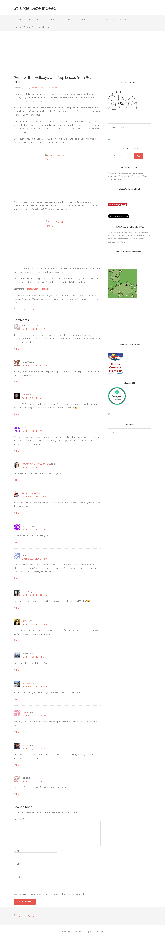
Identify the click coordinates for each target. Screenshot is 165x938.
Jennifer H (26, 525)
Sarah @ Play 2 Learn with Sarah (36, 463)
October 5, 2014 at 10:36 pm (35, 529)
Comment (19, 819)
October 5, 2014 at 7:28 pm (34, 431)
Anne (24, 427)
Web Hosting (83, 931)
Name (17, 850)
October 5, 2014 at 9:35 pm (34, 467)
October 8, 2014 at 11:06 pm (35, 657)
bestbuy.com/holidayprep (39, 288)
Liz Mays (26, 682)
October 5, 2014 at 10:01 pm (35, 496)
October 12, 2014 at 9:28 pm (35, 748)
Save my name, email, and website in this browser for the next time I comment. (49, 894)
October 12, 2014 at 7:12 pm (35, 715)
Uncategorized (30, 309)
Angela (25, 712)
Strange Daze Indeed (35, 8)
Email (17, 864)
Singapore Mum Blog (31, 493)
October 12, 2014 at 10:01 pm (35, 781)
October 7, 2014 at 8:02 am (34, 595)
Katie (24, 394)
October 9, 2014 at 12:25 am (35, 686)
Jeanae (25, 745)
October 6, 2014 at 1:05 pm (34, 558)
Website (18, 877)
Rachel (25, 620)
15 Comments (52, 87)
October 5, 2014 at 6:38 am (34, 365)
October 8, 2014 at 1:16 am (34, 624)
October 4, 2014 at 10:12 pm (35, 329)
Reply (16, 348)
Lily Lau (25, 591)
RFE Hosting (97, 931)
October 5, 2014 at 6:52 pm (34, 398)
